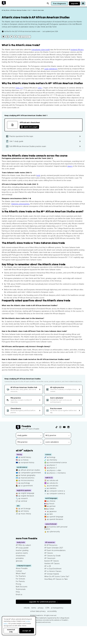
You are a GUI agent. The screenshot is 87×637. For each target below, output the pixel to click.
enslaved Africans (77, 49)
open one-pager (31, 127)
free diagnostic (59, 3)
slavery (70, 166)
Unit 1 (40, 88)
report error (25, 37)
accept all (26, 631)
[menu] (83, 3)
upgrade (74, 3)
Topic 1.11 (19, 88)
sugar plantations (50, 69)
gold (38, 175)
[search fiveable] (48, 3)
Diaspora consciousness (20, 204)
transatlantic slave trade (40, 49)
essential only (11, 630)
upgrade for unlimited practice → (43, 602)
